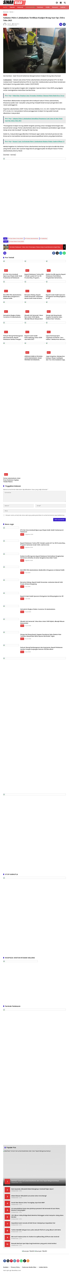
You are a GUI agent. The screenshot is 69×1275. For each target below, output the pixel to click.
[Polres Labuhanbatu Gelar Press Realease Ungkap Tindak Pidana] (13, 409)
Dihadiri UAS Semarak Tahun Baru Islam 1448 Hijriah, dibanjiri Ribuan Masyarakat (34, 317)
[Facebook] (53, 253)
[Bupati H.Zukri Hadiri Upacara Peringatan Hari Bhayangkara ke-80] (56, 287)
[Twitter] (57, 253)
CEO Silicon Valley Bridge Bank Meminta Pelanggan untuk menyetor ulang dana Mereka (37, 1216)
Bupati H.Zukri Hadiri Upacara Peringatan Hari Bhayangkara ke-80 (55, 296)
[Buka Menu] (61, 3)
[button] (57, 3)
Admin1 (9, 23)
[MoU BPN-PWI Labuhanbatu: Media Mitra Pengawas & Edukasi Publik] (13, 287)
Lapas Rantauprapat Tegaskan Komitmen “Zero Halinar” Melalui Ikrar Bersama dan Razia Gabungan (56, 337)
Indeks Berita (43, 1267)
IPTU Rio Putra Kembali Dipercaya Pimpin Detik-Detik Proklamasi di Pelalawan (12, 276)
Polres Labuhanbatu (32, 238)
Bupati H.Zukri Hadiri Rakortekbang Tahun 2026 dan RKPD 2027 (33, 337)
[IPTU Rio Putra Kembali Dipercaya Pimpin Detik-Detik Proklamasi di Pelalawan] (13, 266)
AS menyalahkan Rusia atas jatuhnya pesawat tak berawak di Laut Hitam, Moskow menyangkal (35, 1209)
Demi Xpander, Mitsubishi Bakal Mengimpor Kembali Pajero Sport (32, 1189)
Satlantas (44, 238)
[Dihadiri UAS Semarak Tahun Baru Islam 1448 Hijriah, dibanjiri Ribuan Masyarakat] (34, 307)
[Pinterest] (11, 1260)
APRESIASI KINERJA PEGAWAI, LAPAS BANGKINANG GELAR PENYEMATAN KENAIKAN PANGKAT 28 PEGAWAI (34, 358)
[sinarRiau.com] (14, 2)
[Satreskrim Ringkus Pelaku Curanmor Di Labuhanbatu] (13, 307)
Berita (5, 14)
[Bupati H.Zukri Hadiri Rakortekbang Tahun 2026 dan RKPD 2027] (34, 328)
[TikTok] (24, 1260)
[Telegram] (60, 253)
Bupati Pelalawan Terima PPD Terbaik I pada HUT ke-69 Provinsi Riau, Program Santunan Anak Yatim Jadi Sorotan (34, 276)
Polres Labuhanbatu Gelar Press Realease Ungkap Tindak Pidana (11, 480)
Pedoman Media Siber (29, 1267)
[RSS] (28, 1260)
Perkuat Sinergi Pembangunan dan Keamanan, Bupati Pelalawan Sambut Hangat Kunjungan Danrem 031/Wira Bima (13, 337)
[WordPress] (14, 1260)
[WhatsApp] (64, 253)
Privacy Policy (15, 1267)
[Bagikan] (64, 24)
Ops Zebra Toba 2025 (16, 238)
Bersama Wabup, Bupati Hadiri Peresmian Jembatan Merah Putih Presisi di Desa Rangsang (34, 296)
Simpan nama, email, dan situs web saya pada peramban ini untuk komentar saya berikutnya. (35, 515)
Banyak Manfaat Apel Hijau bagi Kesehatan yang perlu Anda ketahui (33, 1243)
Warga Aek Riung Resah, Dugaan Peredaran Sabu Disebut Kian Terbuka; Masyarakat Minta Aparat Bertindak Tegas (54, 317)
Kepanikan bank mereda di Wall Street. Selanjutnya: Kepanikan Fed (33, 1223)
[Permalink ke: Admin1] (5, 24)
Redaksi (5, 1267)
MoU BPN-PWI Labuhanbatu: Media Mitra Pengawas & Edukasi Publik (12, 296)
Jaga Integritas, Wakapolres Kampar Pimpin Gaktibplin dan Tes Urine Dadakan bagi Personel (55, 358)
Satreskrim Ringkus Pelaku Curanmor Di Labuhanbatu (12, 316)
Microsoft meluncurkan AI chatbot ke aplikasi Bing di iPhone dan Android (35, 1237)
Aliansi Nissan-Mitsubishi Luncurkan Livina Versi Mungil (28, 1196)
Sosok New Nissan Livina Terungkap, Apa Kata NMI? (28, 1203)
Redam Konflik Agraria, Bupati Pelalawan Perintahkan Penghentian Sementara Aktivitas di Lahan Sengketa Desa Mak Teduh (55, 276)
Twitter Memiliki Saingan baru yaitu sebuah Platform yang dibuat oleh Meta (36, 1230)
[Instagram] (18, 1260)
